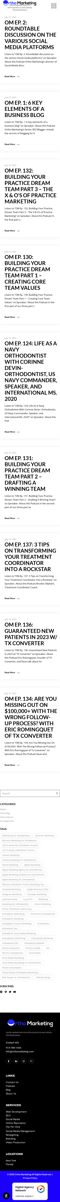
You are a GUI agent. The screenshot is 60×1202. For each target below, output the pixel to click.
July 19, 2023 (10, 165)
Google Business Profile (37, 889)
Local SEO (28, 899)
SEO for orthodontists (12, 953)
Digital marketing (32, 864)
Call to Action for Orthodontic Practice (20, 845)
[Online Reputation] (30, 1123)
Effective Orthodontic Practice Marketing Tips (23, 884)
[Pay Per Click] (30, 1127)
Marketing (43, 899)
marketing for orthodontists (15, 904)
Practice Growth (33, 948)
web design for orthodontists (16, 977)
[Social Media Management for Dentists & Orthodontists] (30, 1119)
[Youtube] (31, 1061)
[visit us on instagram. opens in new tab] (24, 1061)
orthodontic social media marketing (19, 933)
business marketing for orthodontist (19, 840)
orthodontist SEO (10, 943)
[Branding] (30, 1139)
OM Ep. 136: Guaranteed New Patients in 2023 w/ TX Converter (31, 633)
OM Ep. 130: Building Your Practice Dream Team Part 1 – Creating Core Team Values (27, 272)
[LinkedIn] (16, 1061)
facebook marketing (11, 889)
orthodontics (43, 923)
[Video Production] (30, 1142)
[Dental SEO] (30, 1115)
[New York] (30, 1160)
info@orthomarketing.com (20, 1051)
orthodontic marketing (12, 918)
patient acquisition (11, 948)
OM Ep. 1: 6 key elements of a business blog (24, 108)
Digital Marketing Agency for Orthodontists (22, 869)
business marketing (45, 835)
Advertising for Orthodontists (16, 835)
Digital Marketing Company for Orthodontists (23, 874)
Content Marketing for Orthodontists (19, 860)
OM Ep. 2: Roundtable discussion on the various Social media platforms (30, 34)
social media (35, 953)
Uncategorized (7, 821)
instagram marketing (12, 894)
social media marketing (13, 957)
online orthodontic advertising (16, 909)
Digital (3, 809)
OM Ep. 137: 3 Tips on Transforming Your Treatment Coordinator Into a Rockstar (30, 556)
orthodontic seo (9, 928)
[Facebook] (8, 1061)
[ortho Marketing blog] (30, 1090)
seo (48, 948)
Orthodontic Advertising (13, 913)
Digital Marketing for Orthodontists (18, 879)
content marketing (11, 855)
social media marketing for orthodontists (21, 962)
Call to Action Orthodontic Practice (18, 850)
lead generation (10, 899)
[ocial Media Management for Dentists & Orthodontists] (30, 1131)
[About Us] (30, 1093)
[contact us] (30, 1082)
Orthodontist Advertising (13, 938)
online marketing (42, 904)
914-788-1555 (13, 1047)
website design (43, 977)
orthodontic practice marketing (16, 923)
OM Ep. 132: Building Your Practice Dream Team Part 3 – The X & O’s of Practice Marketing (31, 185)
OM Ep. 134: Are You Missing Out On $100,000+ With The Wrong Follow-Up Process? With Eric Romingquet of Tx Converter (31, 717)
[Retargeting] (30, 1135)
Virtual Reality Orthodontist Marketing (20, 972)
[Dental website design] (30, 1112)
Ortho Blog (5, 813)
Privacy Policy (30, 1178)
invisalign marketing (36, 894)
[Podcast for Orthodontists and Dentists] (30, 1086)
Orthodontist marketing (42, 938)
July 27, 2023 (10, 17)
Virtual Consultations (12, 967)
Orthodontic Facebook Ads (42, 913)
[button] (54, 6)
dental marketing (10, 864)
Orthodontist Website (34, 943)
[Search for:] (56, 793)
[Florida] (30, 1164)
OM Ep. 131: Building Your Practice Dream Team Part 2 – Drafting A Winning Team (27, 473)
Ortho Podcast (6, 817)
